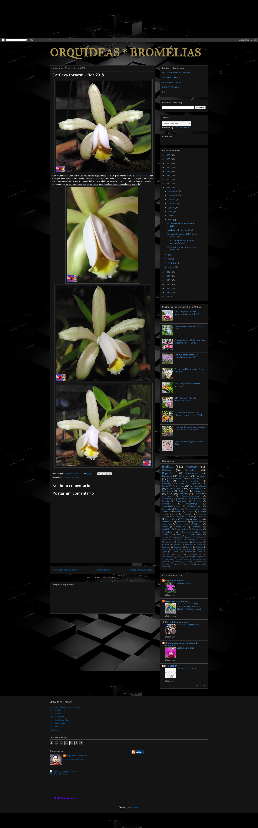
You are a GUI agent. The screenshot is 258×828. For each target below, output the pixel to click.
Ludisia (165, 527)
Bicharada (166, 509)
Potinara (183, 491)
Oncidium (195, 483)
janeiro (171, 267)
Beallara (188, 537)
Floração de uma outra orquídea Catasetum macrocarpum (190, 428)
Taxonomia (167, 535)
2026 (168, 155)
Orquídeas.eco (56, 727)
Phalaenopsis (184, 476)
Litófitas (178, 512)
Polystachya (191, 504)
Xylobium (198, 535)
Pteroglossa (197, 529)
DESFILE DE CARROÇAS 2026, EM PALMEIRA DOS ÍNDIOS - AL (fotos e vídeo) (189, 606)
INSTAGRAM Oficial (171, 82)
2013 (168, 288)
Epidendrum (192, 473)
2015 (168, 280)
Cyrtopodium (167, 499)
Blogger (135, 807)
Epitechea (199, 547)
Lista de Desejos (195, 509)
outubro (172, 199)
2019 (168, 183)
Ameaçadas (189, 544)
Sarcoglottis (188, 514)
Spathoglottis (196, 522)
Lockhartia (175, 552)
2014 (168, 284)
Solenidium (181, 522)
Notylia (179, 554)
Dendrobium (179, 486)
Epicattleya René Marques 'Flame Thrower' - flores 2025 (188, 413)
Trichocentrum (194, 506)
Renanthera (167, 532)
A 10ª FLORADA (175, 488)
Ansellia (165, 537)
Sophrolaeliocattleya (171, 506)
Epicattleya (183, 499)
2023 (168, 167)
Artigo (200, 512)
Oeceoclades (180, 527)
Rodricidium (177, 561)
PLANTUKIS (171, 666)
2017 (168, 272)
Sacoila (189, 561)
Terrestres (190, 470)
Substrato (165, 564)
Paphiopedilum (181, 529)
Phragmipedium (167, 557)
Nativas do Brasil (198, 486)
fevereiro (172, 263)
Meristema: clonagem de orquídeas (65, 707)
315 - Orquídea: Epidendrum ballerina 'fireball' (181, 241)
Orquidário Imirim (57, 710)
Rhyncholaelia (182, 559)
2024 (168, 163)
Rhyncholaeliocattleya (190, 532)
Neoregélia (166, 554)
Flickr (164, 92)
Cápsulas (185, 519)
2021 (168, 175)
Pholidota (165, 544)
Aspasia (165, 514)
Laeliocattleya (199, 491)
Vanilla (188, 535)
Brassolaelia (181, 501)
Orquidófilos (167, 522)
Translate (184, 127)
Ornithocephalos (195, 554)
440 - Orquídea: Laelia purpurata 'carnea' (185, 399)
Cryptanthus (166, 539)
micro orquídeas (174, 478)
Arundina (176, 537)
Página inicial (103, 570)
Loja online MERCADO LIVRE (176, 72)
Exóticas (165, 549)
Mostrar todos (200, 685)
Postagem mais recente (64, 570)
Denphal (166, 481)
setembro (173, 203)
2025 (168, 159)
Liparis (164, 552)
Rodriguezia (167, 491)
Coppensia (178, 547)
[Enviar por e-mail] (98, 473)
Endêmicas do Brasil (173, 483)
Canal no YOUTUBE (171, 77)
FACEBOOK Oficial (171, 87)
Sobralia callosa (184, 583)
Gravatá (203, 539)
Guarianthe (167, 512)
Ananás (200, 544)
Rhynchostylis (197, 559)
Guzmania (169, 542)
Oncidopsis (196, 527)
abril (170, 255)
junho (171, 215)
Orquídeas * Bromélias (76, 756)
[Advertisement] (22, 18)
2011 (168, 296)
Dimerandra (179, 509)
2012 (168, 292)
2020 (168, 179)
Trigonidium (176, 544)
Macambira (188, 552)
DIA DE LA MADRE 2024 (187, 669)
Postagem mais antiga (141, 570)
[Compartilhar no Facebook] (107, 473)
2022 (168, 171)
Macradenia (198, 519)
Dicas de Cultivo (181, 539)
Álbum (170, 493)
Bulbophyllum (171, 519)
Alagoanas (191, 467)
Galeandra (198, 524)
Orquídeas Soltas (174, 580)
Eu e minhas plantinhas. (177, 622)
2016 (168, 276)
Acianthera (166, 496)
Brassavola (197, 499)
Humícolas (166, 504)
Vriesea (200, 564)
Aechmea (201, 517)
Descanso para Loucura (177, 601)
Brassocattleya (194, 478)
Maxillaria (190, 512)
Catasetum (167, 476)
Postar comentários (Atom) (106, 577)
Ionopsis (199, 549)
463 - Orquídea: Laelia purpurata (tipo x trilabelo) (187, 312)
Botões (199, 537)
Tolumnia (176, 564)
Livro (176, 514)
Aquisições (167, 524)
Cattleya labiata (142, 176)
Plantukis (54, 730)
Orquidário (166, 529)
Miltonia (199, 552)
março (171, 259)
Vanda (178, 535)
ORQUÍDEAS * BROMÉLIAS (125, 52)
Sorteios (199, 561)
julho (170, 211)
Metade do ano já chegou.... (189, 624)
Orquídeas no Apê (57, 723)
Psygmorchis (201, 557)
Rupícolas (167, 473)
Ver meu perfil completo (73, 760)
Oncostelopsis (183, 542)
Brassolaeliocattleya (190, 496)
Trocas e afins (188, 564)
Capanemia (166, 547)
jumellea (165, 566)
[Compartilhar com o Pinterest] (110, 473)
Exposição (201, 476)
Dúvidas (193, 539)
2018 (168, 187)
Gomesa (197, 494)
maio (170, 220)
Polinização (189, 557)
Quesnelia (169, 559)
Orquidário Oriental (58, 717)
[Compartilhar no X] (104, 473)
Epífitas (75, 478)
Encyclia (197, 501)
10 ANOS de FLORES (183, 517)
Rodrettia (165, 561)
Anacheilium (195, 488)
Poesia (178, 557)
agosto (171, 207)
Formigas (175, 549)
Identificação (187, 549)
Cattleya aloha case (185, 648)
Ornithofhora (197, 542)
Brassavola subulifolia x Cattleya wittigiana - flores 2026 (190, 341)
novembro (173, 195)
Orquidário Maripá (57, 713)
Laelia (165, 486)
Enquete (189, 547)
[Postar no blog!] (101, 473)
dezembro (173, 191)
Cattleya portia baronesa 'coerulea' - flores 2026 (186, 356)
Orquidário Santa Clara (59, 720)
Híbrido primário (189, 481)
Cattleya (67, 478)
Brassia (165, 501)
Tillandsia (183, 493)
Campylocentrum (182, 524)
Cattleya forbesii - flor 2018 (180, 230)
